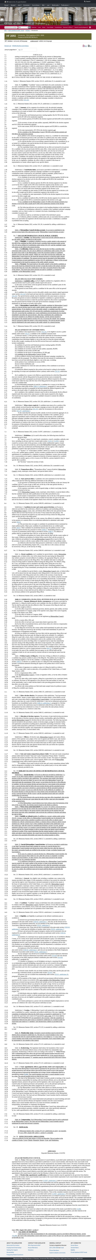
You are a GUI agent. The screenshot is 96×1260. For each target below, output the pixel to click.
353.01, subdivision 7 (43, 925)
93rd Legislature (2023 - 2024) (16, 30)
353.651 (49, 972)
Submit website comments (57, 1252)
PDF (85, 46)
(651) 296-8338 (54, 1247)
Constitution (58, 27)
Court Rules (50, 27)
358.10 (18, 522)
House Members (33, 1247)
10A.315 (35, 409)
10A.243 (26, 100)
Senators (30, 1250)
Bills (43, 5)
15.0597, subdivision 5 (58, 1194)
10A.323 (14, 296)
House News (74, 1245)
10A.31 (27, 333)
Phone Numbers (54, 1250)
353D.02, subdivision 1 (40, 921)
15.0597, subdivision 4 (49, 1180)
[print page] (90, 27)
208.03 (18, 528)
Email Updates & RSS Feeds (79, 1252)
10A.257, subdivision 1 (23, 411)
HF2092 (28, 30)
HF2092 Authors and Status (20, 46)
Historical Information (13, 1245)
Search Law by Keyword (81, 27)
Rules (43, 27)
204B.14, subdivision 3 (44, 703)
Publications (64, 5)
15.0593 (56, 441)
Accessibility (10, 1252)
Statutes (34, 27)
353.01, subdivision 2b (61, 974)
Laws (39, 27)
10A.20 (57, 371)
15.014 (50, 441)
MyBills (73, 1250)
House (6, 5)
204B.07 (44, 529)
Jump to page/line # (10, 49)
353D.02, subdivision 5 (30, 950)
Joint (19, 5)
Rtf (90, 46)
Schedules (26, 5)
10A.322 (22, 294)
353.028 (54, 955)
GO (29, 27)
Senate (13, 5)
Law (48, 5)
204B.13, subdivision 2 (40, 386)
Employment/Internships (14, 1247)
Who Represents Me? (34, 1245)
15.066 (26, 1074)
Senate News (75, 1247)
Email (62, 1247)
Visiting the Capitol (12, 1250)
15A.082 (14, 1235)
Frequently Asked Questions (15, 1254)
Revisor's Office (67, 27)
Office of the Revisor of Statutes (24, 23)
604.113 (49, 648)
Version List (7, 46)
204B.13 (50, 531)
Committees (35, 5)
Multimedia (55, 5)
